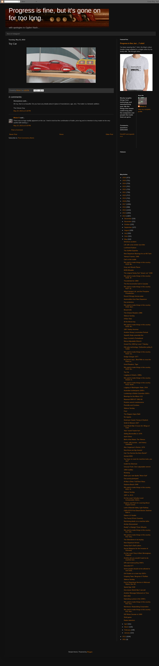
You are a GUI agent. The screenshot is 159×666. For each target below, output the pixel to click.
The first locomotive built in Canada (136, 284)
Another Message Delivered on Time (136, 593)
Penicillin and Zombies (131, 405)
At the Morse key (129, 322)
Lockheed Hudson (130, 247)
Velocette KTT (128, 566)
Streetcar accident (130, 242)
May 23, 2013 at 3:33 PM (22, 125)
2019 (124, 198)
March (126, 627)
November (128, 221)
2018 (124, 201)
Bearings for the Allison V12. (133, 396)
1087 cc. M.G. (128, 495)
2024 (124, 183)
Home (61, 134)
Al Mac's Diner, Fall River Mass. (134, 481)
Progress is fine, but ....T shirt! (132, 43)
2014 (124, 213)
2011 (124, 639)
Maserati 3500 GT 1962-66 (133, 399)
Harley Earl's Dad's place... (133, 545)
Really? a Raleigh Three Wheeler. (135, 527)
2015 (124, 210)
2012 (124, 636)
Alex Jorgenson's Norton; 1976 (134, 447)
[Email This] (34, 90)
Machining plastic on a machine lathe (136, 521)
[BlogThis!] (36, 90)
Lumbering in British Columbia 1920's (136, 393)
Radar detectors (129, 620)
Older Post (109, 134)
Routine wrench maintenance (134, 402)
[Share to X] (39, 90)
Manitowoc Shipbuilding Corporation (136, 606)
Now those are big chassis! (133, 450)
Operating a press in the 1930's (134, 599)
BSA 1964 (127, 596)
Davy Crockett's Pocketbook (133, 338)
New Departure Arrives (131, 542)
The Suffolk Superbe (131, 250)
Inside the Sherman (130, 464)
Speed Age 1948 (129, 587)
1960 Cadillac (128, 470)
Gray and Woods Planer (132, 267)
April (126, 624)
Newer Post (13, 134)
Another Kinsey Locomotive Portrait (136, 332)
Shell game (128, 617)
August (126, 230)
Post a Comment (17, 130)
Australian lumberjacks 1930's (134, 390)
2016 (124, 207)
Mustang (127, 473)
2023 (124, 186)
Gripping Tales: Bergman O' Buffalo (136, 576)
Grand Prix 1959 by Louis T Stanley (136, 344)
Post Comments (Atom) (26, 138)
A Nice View (128, 319)
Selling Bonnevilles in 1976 (133, 433)
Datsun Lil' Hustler (130, 515)
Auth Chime (128, 436)
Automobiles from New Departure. (135, 299)
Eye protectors (129, 302)
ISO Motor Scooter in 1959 (133, 614)
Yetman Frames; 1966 (131, 256)
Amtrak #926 (128, 456)
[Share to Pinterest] (43, 90)
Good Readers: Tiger (131, 364)
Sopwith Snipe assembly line (133, 335)
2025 (124, 180)
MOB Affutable (129, 270)
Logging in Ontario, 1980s (133, 375)
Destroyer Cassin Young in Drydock (136, 420)
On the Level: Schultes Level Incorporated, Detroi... (133, 499)
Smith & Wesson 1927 (131, 423)
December (128, 218)
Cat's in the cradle (130, 259)
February (127, 630)
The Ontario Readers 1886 (133, 313)
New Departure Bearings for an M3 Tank (137, 253)
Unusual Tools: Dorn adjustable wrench (137, 467)
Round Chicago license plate (133, 296)
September (128, 227)
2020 (124, 195)
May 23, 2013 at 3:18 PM (22, 111)
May (126, 239)
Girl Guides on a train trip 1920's (135, 573)
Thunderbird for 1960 (131, 281)
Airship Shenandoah (131, 524)
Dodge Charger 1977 (131, 356)
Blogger (89, 652)
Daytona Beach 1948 (131, 484)
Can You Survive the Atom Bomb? (135, 453)
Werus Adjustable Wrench (132, 341)
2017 (124, 204)
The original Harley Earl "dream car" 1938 (138, 273)
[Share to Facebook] (41, 90)
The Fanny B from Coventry (133, 518)
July (125, 233)
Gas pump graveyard (131, 478)
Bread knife (128, 310)
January (127, 633)
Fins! (125, 411)
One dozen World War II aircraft (134, 590)
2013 (124, 216)
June (126, 236)
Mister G (17, 118)
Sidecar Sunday (129, 316)
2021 (124, 192)
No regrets (127, 417)
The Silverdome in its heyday (134, 539)
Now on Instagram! (13, 34)
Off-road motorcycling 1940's (134, 563)
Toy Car (126, 372)
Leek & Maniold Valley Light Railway (136, 507)
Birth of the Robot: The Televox (134, 439)
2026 (124, 177)
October (127, 224)
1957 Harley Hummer (131, 329)
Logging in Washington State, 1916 (136, 387)
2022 (124, 189)
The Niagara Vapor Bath (132, 414)
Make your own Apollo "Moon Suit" (135, 475)
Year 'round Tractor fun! (132, 430)
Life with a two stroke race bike (134, 245)
